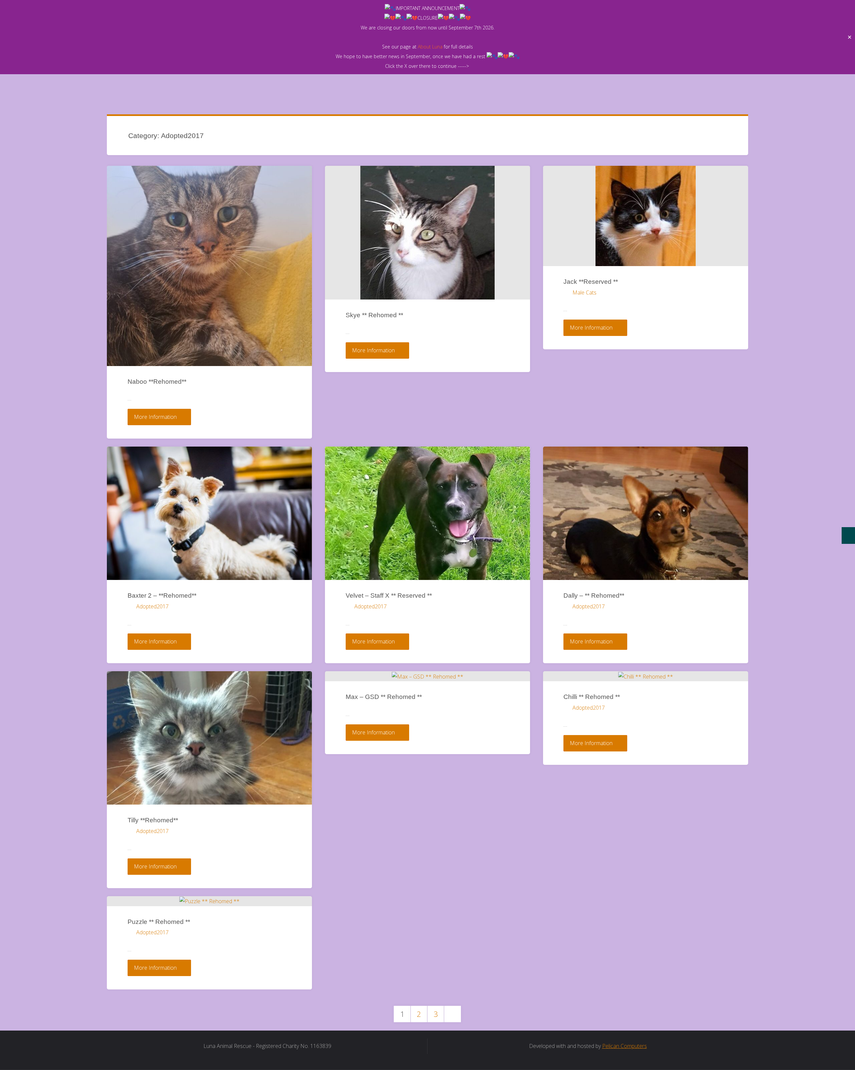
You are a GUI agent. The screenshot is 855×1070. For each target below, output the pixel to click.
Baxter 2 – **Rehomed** (162, 595)
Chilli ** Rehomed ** (591, 696)
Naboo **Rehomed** (157, 381)
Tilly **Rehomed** (153, 820)
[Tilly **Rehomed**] (209, 738)
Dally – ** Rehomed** (593, 595)
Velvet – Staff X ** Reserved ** (389, 595)
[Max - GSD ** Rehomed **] (427, 676)
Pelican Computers (624, 1046)
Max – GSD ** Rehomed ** (384, 696)
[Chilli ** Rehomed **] (645, 676)
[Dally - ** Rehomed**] (645, 513)
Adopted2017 (152, 606)
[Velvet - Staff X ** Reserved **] (427, 513)
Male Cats (584, 292)
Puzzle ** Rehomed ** (159, 921)
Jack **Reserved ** (590, 281)
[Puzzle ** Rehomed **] (209, 901)
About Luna (430, 46)
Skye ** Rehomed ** (374, 315)
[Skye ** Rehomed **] (427, 233)
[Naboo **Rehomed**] (209, 266)
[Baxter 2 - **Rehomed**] (209, 513)
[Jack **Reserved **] (645, 216)
